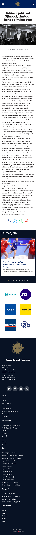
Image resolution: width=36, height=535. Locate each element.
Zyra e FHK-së (6, 408)
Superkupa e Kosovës (9, 453)
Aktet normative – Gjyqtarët (11, 502)
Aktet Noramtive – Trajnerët (11, 496)
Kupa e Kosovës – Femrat (10, 482)
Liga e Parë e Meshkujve (10, 461)
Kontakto (5, 416)
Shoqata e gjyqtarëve (9, 499)
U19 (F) (4, 439)
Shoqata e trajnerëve (9, 494)
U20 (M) (4, 433)
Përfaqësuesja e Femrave (10, 428)
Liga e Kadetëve (7, 466)
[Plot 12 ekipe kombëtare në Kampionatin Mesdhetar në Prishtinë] (18, 248)
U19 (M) (4, 436)
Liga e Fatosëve (7, 471)
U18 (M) (4, 441)
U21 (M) (4, 431)
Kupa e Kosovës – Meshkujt (11, 485)
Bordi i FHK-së (6, 403)
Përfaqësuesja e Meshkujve (11, 425)
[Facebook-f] (15, 388)
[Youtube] (21, 388)
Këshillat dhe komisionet (10, 411)
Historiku (5, 406)
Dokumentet (6, 414)
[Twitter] (9, 388)
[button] (2, 4)
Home (4, 510)
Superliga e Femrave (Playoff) (11, 458)
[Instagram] (26, 388)
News (4, 513)
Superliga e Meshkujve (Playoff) (12, 455)
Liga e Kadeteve (7, 469)
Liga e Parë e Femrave (9, 463)
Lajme (4, 400)
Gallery (4, 521)
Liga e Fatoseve (7, 474)
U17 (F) (4, 444)
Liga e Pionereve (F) (8, 480)
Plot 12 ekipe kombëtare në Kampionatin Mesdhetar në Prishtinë (15, 264)
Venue (4, 518)
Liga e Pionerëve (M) (8, 477)
